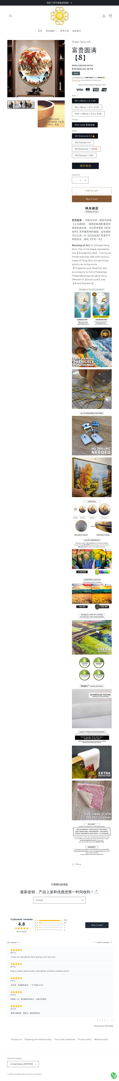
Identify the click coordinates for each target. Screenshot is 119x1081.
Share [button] (78, 864)
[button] (10, 16)
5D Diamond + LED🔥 (86, 149)
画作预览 (85, 165)
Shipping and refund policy (38, 1039)
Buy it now (92, 199)
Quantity (76, 175)
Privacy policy (85, 1039)
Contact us (16, 1039)
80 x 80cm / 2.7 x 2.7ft (87, 107)
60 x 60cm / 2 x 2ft (85, 101)
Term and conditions (65, 1039)
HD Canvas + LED (84, 155)
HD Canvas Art (83, 142)
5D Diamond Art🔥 (85, 136)
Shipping (76, 80)
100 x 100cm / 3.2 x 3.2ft (88, 114)
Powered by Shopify (33, 1074)
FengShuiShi (19, 1074)
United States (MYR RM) (21, 1064)
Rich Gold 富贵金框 (85, 125)
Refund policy (101, 1039)
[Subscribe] (82, 900)
